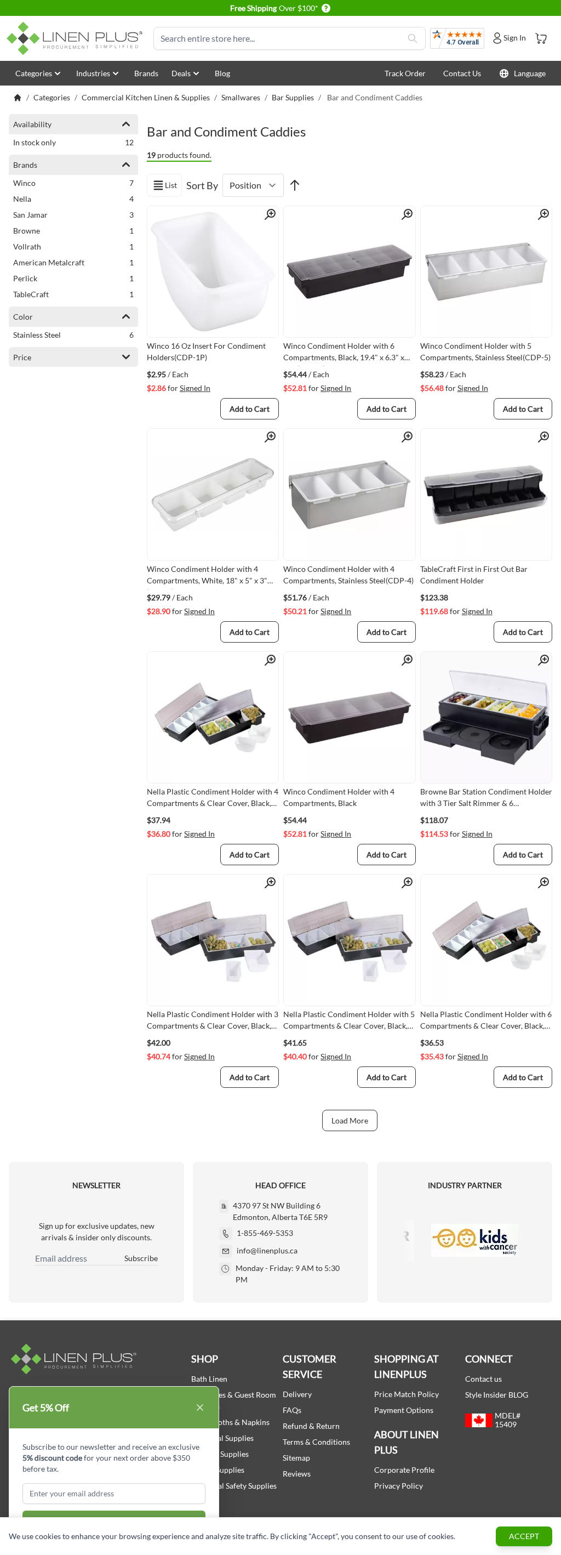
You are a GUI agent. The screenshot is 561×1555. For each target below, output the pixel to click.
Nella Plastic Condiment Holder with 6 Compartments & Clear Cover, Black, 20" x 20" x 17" (486, 1022)
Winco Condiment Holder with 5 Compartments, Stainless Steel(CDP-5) (485, 351)
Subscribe (141, 1258)
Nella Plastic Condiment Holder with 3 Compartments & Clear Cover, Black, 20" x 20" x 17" (212, 1022)
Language (530, 73)
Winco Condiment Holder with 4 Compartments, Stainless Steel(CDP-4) (348, 574)
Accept (524, 1536)
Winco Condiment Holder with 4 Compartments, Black (338, 797)
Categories (33, 73)
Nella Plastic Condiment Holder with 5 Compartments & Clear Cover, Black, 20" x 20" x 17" (349, 1022)
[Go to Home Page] (17, 97)
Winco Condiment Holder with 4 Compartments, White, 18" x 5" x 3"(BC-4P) (207, 576)
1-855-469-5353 (265, 1233)
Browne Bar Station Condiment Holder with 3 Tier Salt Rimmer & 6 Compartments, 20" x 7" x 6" (486, 799)
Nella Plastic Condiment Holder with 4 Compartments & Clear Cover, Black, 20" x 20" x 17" (212, 799)
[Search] (412, 38)
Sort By (202, 185)
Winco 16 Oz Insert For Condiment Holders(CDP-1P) (206, 351)
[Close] (199, 1407)
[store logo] (76, 38)
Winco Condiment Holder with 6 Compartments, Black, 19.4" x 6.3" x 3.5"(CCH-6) (343, 353)
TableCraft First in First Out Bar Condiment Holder (474, 574)
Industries (93, 73)
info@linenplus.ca (267, 1250)
